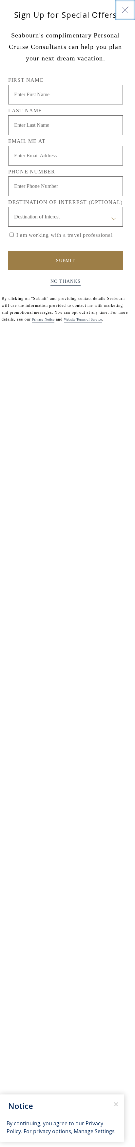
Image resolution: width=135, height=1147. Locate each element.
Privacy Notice (43, 319)
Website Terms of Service (83, 319)
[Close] (125, 10)
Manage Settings (94, 1131)
